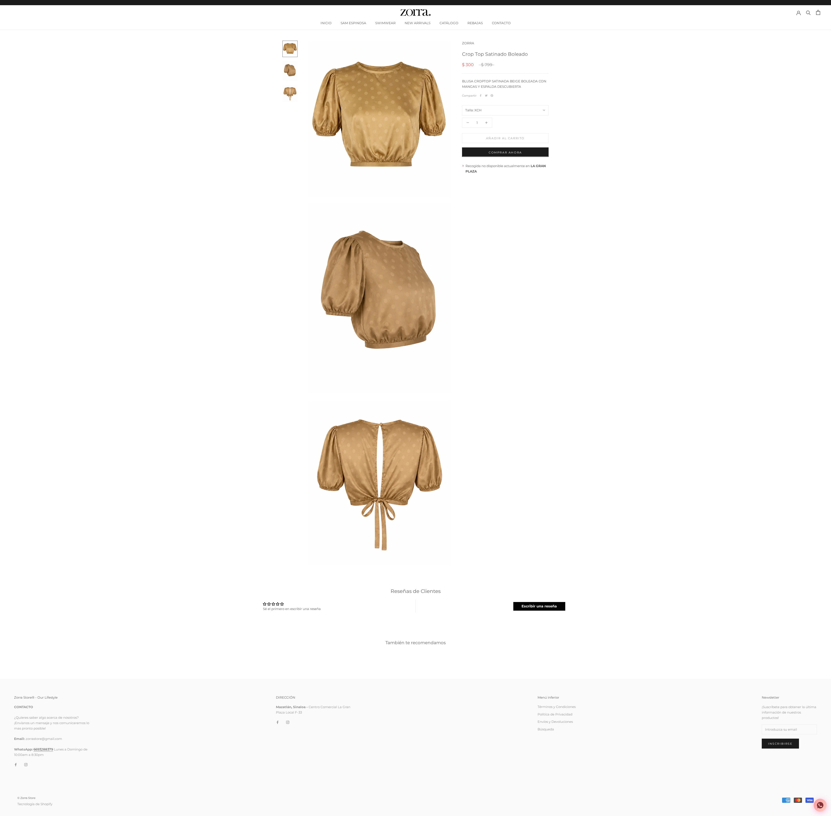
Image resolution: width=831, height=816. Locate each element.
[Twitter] (486, 95)
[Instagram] (25, 764)
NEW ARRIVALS (417, 23)
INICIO (326, 23)
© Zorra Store (26, 798)
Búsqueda (546, 729)
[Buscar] (808, 12)
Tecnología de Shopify (34, 804)
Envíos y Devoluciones (555, 722)
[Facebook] (480, 95)
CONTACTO (501, 23)
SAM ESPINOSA (353, 23)
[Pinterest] (492, 95)
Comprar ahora (505, 152)
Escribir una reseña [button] (539, 606)
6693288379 (43, 749)
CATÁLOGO (449, 23)
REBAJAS (475, 23)
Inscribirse (780, 743)
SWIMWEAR (385, 23)
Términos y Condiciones (557, 707)
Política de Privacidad (555, 714)
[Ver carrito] (818, 12)
